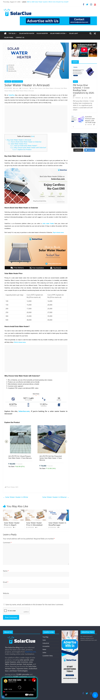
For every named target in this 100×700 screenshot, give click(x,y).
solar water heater (48, 223)
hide (32, 136)
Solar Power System (57, 33)
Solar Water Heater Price (18, 144)
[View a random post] (95, 33)
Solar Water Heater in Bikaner (55, 497)
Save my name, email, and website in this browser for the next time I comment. (34, 604)
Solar (44, 640)
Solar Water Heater (26, 33)
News (75, 81)
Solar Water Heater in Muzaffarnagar (57, 524)
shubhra (86, 98)
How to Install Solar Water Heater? (23, 146)
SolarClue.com (30, 652)
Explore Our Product (21, 149)
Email (5, 582)
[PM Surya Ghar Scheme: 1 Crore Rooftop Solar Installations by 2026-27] (84, 66)
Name (6, 571)
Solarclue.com (24, 411)
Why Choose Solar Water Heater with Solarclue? (28, 147)
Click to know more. (20, 342)
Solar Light (73, 33)
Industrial (46, 643)
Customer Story (48, 656)
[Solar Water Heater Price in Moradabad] (36, 511)
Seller (44, 652)
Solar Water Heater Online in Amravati (23, 91)
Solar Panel (8, 37)
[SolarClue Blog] (21, 637)
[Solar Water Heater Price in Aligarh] (14, 511)
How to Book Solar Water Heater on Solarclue (24, 142)
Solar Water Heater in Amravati (51, 88)
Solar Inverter (42, 33)
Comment (7, 543)
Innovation (46, 646)
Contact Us (20, 37)
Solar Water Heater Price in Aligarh (12, 524)
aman (17, 88)
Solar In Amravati (17, 81)
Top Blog (12, 33)
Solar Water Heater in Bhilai (15, 497)
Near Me (7, 81)
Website (6, 593)
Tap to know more (58, 232)
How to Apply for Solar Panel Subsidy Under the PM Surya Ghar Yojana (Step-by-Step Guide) (57, 2)
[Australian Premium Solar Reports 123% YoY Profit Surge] (77, 116)
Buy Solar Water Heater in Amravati (18, 140)
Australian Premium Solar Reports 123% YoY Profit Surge (90, 119)
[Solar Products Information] (5, 33)
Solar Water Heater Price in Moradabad (34, 524)
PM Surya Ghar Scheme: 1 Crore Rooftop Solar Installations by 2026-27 (83, 90)
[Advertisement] (35, 119)
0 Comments (24, 88)
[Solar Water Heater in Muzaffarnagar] (58, 511)
